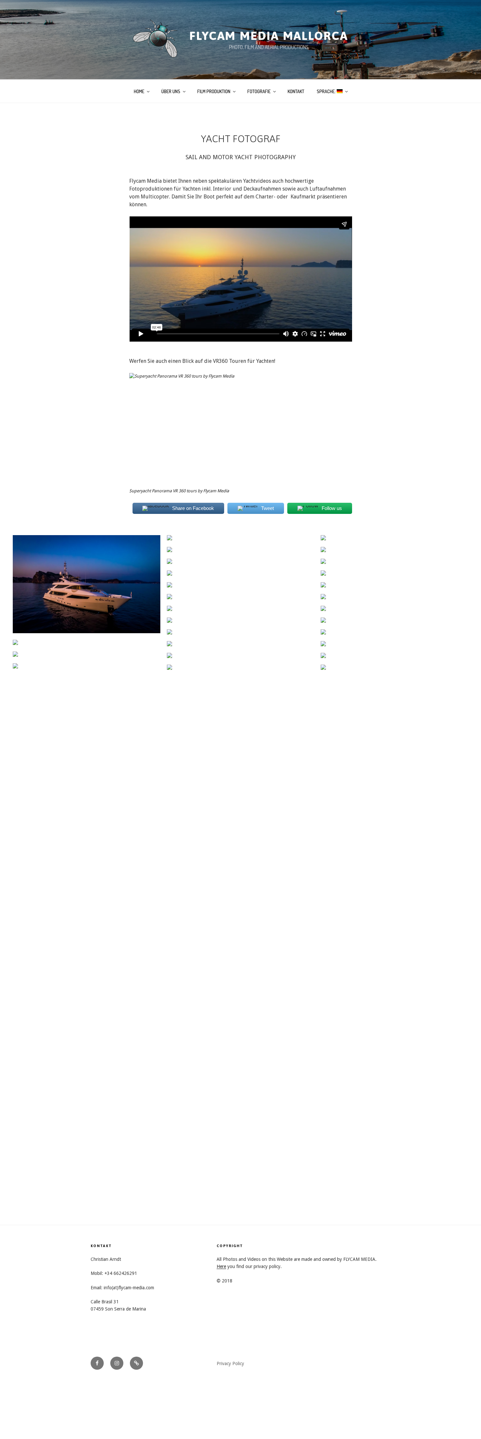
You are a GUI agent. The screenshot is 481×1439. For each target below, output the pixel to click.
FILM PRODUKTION (213, 91)
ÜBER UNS (170, 91)
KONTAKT (296, 91)
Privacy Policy (230, 1363)
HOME (139, 91)
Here (221, 1266)
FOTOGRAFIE (259, 91)
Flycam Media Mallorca (268, 35)
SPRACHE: (327, 91)
